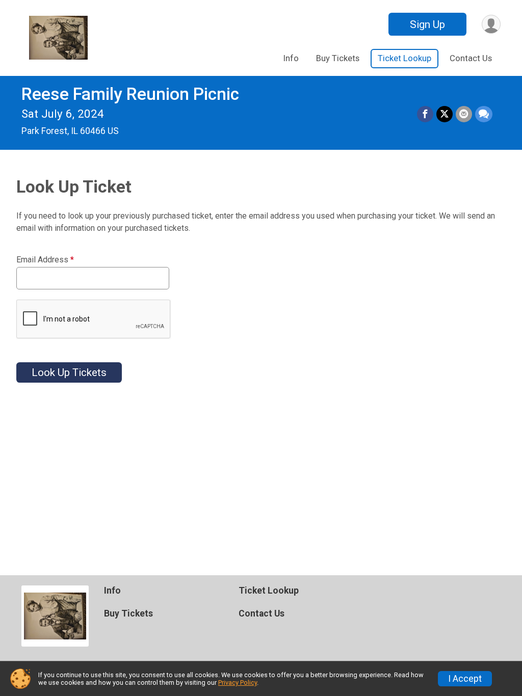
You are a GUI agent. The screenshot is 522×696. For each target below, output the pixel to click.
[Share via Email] (464, 114)
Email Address (45, 259)
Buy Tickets (337, 58)
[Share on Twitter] (444, 114)
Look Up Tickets (69, 372)
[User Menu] (491, 24)
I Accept (465, 679)
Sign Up (427, 24)
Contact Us (471, 58)
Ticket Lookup (404, 58)
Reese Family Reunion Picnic (130, 94)
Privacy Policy (237, 682)
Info (291, 58)
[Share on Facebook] (425, 114)
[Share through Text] (483, 114)
